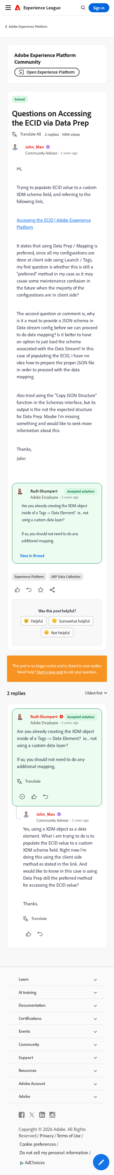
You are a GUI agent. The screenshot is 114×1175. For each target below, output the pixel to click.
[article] (57, 757)
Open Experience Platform (51, 72)
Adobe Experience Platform (28, 26)
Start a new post (50, 671)
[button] (30, 134)
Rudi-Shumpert (43, 490)
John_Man (34, 146)
